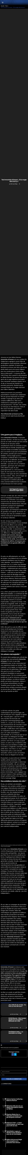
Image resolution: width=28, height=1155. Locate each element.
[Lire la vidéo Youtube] (14, 956)
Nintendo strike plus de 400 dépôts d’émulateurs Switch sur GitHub (14, 1107)
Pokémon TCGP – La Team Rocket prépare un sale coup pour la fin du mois (14, 1124)
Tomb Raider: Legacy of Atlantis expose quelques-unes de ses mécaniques (14, 1132)
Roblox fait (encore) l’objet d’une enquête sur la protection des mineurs (14, 1141)
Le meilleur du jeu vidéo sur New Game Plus (14, 2)
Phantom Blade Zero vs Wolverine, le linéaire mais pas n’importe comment (14, 1116)
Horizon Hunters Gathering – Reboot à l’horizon (14, 1099)
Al (1, 1045)
